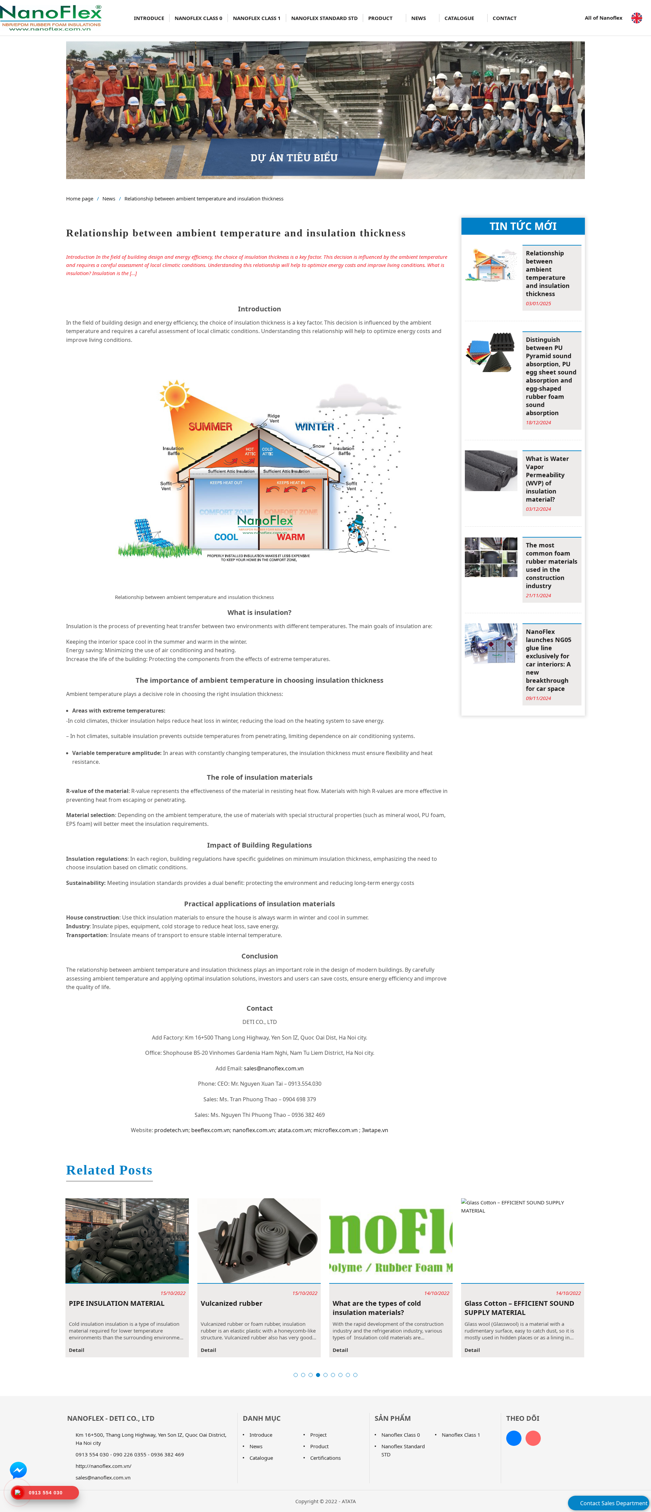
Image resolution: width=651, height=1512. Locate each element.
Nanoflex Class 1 (257, 18)
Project (318, 1434)
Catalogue (460, 18)
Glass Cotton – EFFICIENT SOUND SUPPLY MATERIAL (424, 1308)
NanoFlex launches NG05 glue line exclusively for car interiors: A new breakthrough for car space (548, 660)
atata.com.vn (294, 1130)
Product (381, 18)
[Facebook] (513, 1438)
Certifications (325, 1457)
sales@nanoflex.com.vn (274, 1068)
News (419, 18)
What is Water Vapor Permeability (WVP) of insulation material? (547, 478)
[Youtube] (533, 1438)
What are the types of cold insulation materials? (281, 1308)
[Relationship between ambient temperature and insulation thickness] (491, 264)
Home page (79, 198)
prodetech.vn (171, 1130)
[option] (164, 1277)
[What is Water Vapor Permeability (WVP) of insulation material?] (491, 470)
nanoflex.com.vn (254, 1130)
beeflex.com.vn (210, 1130)
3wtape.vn (374, 1130)
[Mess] (18, 1470)
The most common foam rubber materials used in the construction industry (551, 565)
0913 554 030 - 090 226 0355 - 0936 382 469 (130, 1454)
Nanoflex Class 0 (198, 18)
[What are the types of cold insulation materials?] (295, 1240)
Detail (113, 1349)
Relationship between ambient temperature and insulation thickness (203, 198)
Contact (505, 18)
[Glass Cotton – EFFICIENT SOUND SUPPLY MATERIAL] (427, 1240)
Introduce (149, 18)
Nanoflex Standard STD (324, 18)
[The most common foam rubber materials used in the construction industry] (491, 556)
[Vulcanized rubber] (163, 1240)
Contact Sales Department (613, 1503)
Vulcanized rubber (136, 1303)
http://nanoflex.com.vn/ (104, 1465)
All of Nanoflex (604, 17)
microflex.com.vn (336, 1130)
